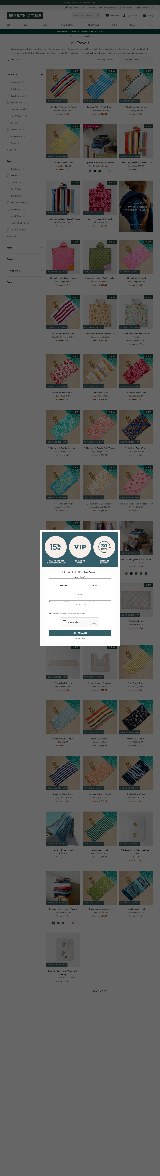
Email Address (80, 577)
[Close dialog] (117, 533)
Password (80, 594)
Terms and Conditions (79, 638)
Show (107, 598)
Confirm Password (80, 605)
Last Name (96, 586)
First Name (64, 586)
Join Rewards (80, 633)
